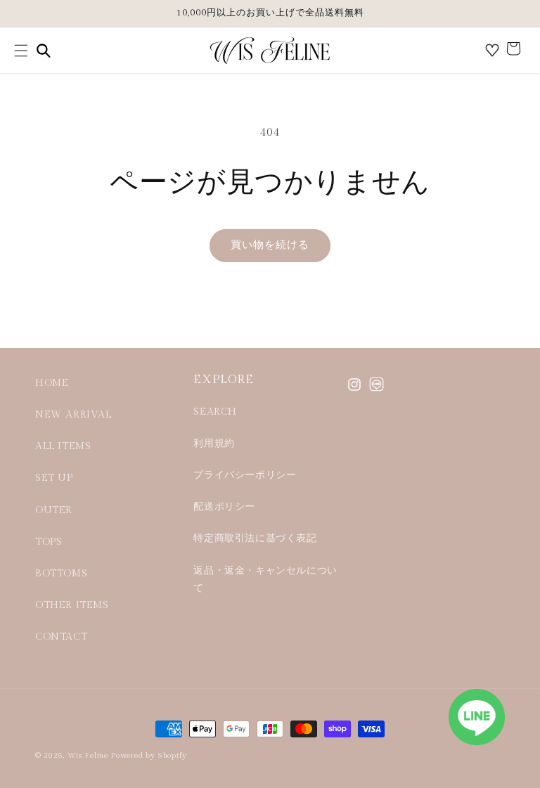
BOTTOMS (61, 573)
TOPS (48, 542)
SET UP (54, 478)
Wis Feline (88, 755)
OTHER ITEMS (72, 605)
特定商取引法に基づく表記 (254, 538)
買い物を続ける (270, 245)
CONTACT (61, 636)
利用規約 (213, 443)
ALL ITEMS (63, 446)
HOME (51, 383)
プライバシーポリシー (244, 475)
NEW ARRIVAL (73, 414)
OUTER (53, 510)
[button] (21, 51)
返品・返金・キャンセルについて (265, 579)
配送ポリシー (224, 506)
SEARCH (215, 412)
